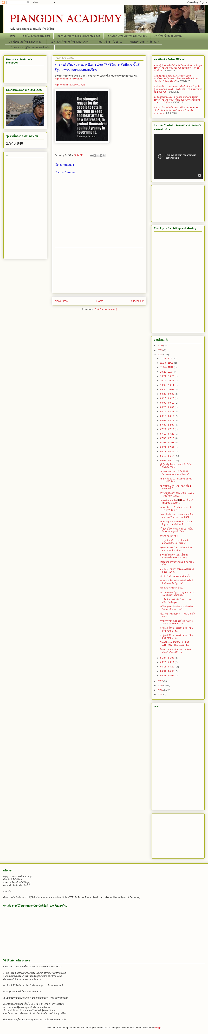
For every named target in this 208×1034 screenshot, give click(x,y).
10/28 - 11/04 (167, 371)
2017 (160, 681)
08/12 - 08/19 (167, 416)
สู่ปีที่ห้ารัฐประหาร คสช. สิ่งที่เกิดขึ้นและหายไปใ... (176, 465)
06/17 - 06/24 (167, 451)
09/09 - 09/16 (167, 402)
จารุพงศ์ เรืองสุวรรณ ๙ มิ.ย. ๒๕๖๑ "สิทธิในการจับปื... (177, 494)
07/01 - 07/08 (167, 442)
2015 (160, 690)
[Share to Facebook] (100, 155)
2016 (160, 685)
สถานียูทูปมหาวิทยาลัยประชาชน (26, 41)
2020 (160, 345)
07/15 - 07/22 (167, 434)
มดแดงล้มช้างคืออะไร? (110, 41)
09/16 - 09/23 (167, 398)
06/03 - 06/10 (167, 460)
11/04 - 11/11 (167, 367)
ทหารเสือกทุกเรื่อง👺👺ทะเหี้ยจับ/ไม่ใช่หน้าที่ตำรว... (176, 501)
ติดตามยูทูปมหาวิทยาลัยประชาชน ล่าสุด (78, 35)
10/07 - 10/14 (167, 385)
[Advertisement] (99, 270)
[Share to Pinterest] (103, 155)
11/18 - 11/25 (167, 363)
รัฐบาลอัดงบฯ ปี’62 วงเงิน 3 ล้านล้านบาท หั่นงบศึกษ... (176, 549)
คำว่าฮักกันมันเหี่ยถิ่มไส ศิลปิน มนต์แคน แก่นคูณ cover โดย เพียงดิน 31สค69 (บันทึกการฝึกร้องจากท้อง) (178, 68)
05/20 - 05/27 (167, 662)
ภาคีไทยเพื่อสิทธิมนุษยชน (36, 35)
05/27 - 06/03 (167, 658)
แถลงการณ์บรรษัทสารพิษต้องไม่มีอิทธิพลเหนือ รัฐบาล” (176, 582)
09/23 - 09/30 (167, 394)
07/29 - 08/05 (167, 425)
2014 (160, 694)
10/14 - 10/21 (167, 380)
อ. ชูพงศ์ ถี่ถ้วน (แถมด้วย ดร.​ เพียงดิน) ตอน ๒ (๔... (176, 629)
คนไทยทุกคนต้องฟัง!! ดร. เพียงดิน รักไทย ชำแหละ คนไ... (176, 608)
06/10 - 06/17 (167, 456)
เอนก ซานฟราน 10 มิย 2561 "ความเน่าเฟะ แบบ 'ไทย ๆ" (174, 472)
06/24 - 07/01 (167, 447)
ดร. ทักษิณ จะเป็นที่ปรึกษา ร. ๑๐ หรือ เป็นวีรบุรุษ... (176, 600)
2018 (160, 354)
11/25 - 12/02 (167, 358)
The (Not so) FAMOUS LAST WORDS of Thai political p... (175, 643)
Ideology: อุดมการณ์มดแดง (144, 41)
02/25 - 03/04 (167, 675)
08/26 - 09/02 (167, 407)
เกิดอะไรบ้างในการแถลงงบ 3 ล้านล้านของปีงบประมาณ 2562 (177, 515)
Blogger (157, 1027)
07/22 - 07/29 (167, 429)
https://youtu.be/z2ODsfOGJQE (70, 85)
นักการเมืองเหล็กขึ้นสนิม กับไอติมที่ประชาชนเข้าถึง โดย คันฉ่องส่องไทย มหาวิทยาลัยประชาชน (176, 110)
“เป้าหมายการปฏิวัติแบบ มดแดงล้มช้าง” (30, 47)
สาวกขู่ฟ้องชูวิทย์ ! (169, 536)
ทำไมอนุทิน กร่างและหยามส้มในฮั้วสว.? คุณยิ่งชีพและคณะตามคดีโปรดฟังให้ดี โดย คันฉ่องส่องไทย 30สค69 (178, 89)
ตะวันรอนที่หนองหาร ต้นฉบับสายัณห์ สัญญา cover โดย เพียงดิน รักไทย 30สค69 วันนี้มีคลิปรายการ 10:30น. (177, 100)
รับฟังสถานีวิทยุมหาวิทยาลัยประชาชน (127, 35)
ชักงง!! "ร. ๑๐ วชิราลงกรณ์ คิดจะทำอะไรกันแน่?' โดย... (176, 650)
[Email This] (91, 155)
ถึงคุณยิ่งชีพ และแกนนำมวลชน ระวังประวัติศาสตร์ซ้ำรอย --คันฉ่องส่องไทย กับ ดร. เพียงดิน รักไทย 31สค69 (176, 78)
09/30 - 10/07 (167, 389)
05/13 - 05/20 (167, 666)
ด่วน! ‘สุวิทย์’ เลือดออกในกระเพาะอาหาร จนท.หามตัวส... (176, 622)
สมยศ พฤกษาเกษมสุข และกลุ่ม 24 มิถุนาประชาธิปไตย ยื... (176, 523)
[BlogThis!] (94, 155)
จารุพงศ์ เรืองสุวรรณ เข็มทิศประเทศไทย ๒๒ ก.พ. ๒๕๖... (174, 556)
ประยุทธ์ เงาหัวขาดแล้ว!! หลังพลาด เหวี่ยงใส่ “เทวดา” (174, 541)
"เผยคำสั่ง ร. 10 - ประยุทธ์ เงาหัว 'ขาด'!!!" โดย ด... (176, 480)
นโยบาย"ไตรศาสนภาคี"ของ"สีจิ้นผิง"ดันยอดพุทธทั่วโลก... (176, 530)
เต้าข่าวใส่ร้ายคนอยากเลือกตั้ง (175, 576)
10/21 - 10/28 (167, 376)
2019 (160, 350)
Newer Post (61, 301)
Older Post (137, 301)
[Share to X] (97, 155)
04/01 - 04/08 (167, 671)
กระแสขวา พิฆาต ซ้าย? (171, 587)
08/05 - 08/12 (167, 420)
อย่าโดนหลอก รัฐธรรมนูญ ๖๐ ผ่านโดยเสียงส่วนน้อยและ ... (177, 593)
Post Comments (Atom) (106, 309)
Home (12, 35)
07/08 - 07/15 (167, 438)
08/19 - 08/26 (167, 411)
